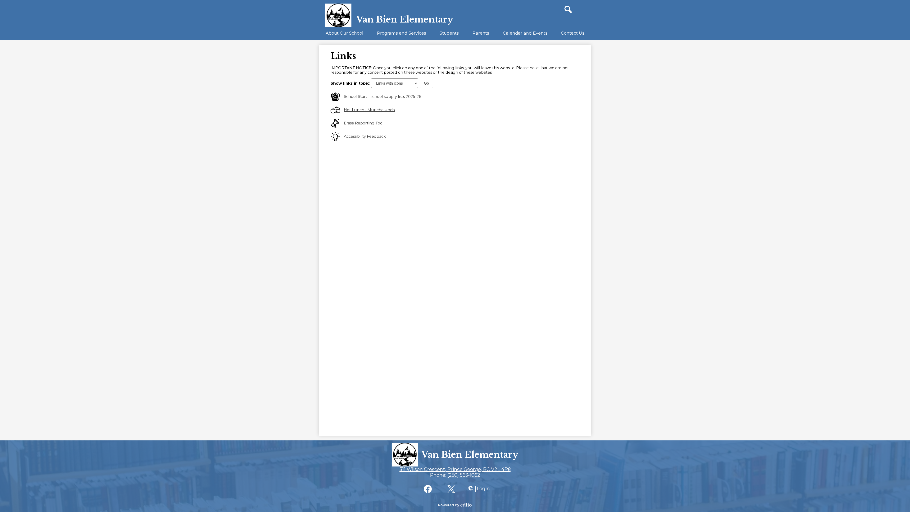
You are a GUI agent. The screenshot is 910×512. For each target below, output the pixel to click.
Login (478, 489)
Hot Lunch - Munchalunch (369, 110)
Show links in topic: (350, 83)
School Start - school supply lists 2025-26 (382, 96)
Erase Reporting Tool (364, 123)
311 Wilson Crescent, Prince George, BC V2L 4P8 (455, 469)
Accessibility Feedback (365, 136)
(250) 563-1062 (463, 475)
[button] (344, 35)
